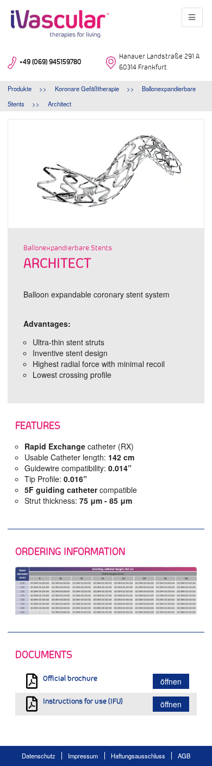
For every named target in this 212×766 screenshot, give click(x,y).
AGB (184, 755)
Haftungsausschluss (138, 755)
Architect (59, 103)
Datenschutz (38, 755)
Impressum (83, 755)
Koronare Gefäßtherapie (87, 88)
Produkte (20, 88)
